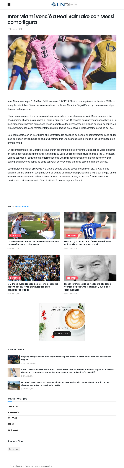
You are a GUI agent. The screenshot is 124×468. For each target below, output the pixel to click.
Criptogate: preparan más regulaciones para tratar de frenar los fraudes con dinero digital (66, 358)
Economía (13, 412)
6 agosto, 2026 (28, 389)
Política (12, 418)
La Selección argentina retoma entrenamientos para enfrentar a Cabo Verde (33, 243)
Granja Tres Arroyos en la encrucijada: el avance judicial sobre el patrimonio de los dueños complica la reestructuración (65, 383)
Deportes (15, 235)
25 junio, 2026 (71, 294)
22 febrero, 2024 (15, 29)
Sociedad (13, 430)
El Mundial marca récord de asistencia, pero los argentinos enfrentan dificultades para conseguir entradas (33, 286)
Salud (11, 424)
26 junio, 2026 (71, 248)
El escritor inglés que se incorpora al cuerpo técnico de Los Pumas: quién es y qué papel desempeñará (87, 286)
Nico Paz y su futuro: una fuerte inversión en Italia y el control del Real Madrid (87, 243)
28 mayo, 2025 (28, 376)
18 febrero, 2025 (29, 363)
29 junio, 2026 (14, 248)
